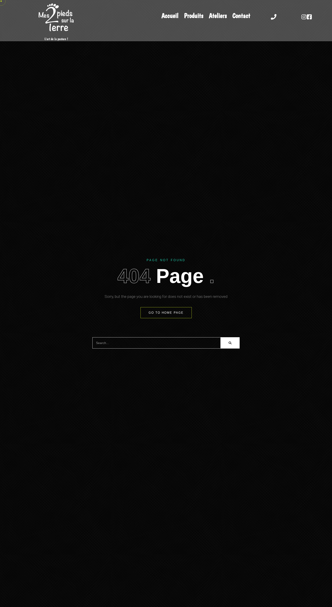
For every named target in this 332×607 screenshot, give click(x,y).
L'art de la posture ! (56, 39)
